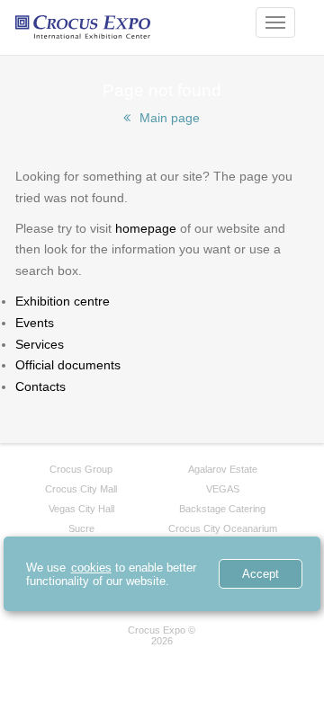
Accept (260, 574)
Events (34, 322)
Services (39, 344)
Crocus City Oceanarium (222, 528)
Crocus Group (81, 469)
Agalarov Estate (222, 469)
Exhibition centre (62, 301)
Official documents (68, 365)
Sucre (81, 528)
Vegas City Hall (81, 508)
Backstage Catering (222, 508)
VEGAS (222, 489)
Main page (170, 118)
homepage (145, 228)
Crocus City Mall (81, 489)
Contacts (40, 386)
